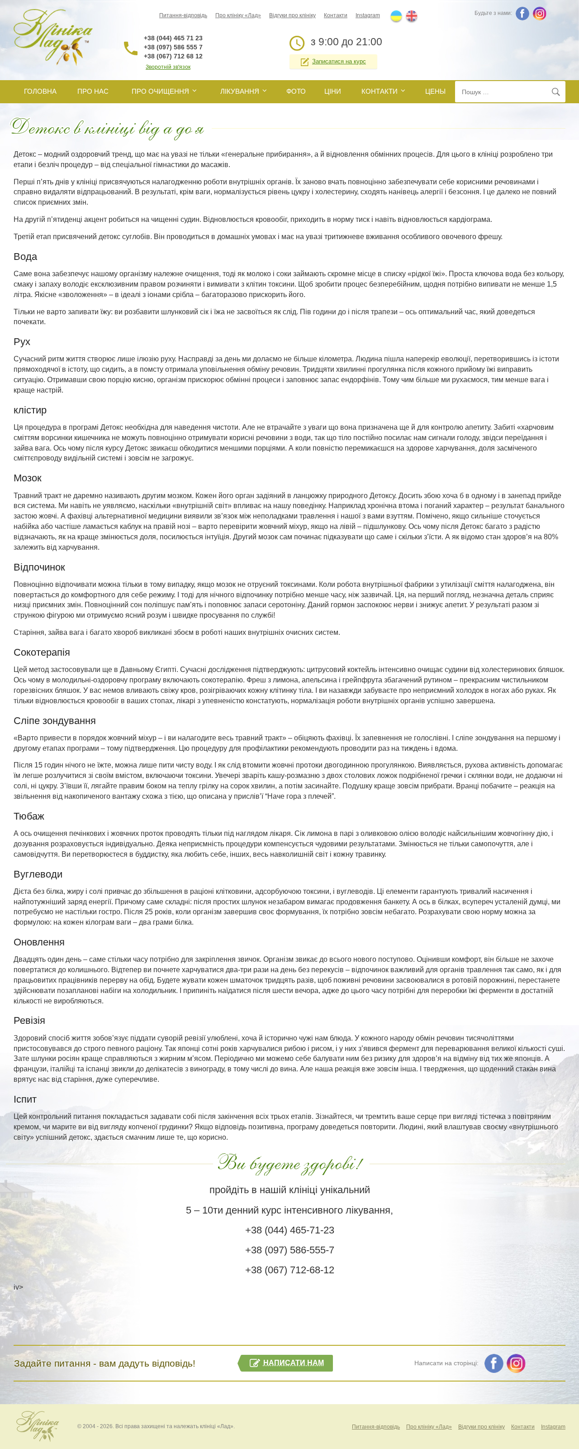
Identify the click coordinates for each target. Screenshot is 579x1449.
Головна (40, 91)
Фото (296, 91)
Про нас (93, 91)
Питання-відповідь (183, 15)
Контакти (335, 15)
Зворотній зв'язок (168, 67)
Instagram (368, 15)
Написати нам (293, 1363)
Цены (435, 91)
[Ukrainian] (396, 15)
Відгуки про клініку (292, 15)
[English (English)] (411, 15)
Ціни (332, 91)
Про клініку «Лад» (238, 15)
